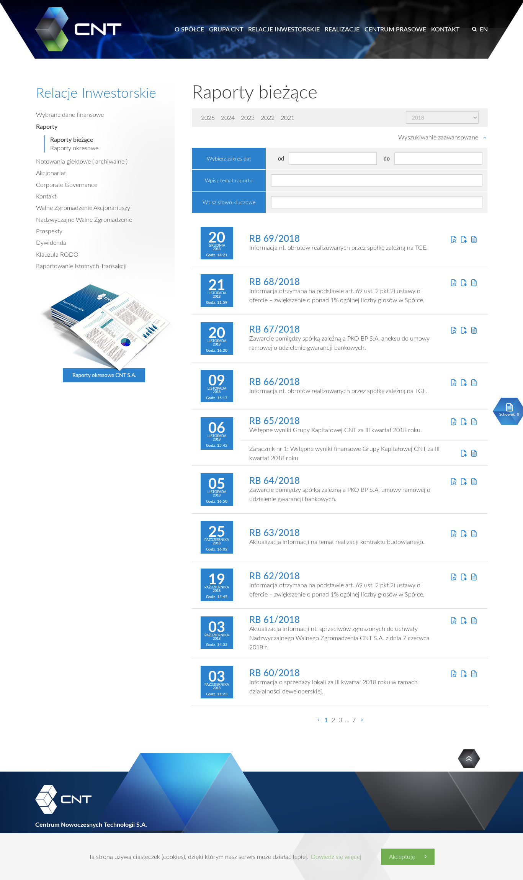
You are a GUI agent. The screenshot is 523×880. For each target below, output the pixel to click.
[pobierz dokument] (464, 239)
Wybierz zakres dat (229, 158)
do (387, 158)
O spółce (189, 29)
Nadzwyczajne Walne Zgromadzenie (84, 219)
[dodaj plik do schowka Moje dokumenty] (474, 239)
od (281, 158)
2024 (228, 117)
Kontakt (445, 29)
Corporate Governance (66, 184)
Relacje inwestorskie (284, 29)
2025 (208, 117)
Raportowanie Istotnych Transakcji (81, 266)
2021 (287, 117)
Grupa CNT (226, 29)
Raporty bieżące (71, 139)
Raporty (46, 126)
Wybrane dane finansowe (70, 114)
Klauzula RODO (57, 254)
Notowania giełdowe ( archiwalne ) (81, 161)
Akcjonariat (51, 173)
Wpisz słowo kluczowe (229, 202)
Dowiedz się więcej (336, 856)
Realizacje (342, 29)
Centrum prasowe (395, 29)
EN (484, 29)
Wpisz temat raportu (229, 180)
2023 (248, 117)
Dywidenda (51, 242)
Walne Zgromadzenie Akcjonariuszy (83, 207)
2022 (268, 117)
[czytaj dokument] (454, 239)
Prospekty (49, 231)
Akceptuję (402, 856)
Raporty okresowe (74, 148)
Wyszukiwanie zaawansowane (438, 137)
